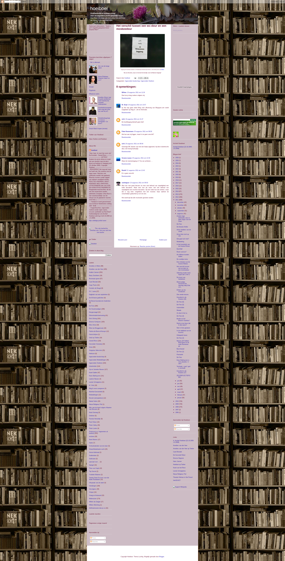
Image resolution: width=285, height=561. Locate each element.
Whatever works (94, 94)
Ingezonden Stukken (147, 81)
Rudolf (124, 170)
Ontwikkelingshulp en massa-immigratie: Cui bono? (104, 120)
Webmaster (92, 498)
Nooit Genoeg (93, 412)
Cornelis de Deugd (95, 288)
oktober (179, 208)
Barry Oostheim (94, 275)
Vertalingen (92, 486)
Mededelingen (93, 395)
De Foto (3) (180, 338)
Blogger (161, 556)
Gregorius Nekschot (95, 350)
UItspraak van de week (96, 483)
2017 (177, 183)
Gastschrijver (93, 334)
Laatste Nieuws (94, 379)
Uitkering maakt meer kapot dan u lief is (183, 273)
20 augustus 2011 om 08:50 (143, 131)
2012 (177, 197)
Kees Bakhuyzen (94, 376)
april (178, 389)
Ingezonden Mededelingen (97, 360)
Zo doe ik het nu (182, 313)
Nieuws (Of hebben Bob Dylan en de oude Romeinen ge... (183, 343)
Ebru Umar (92, 325)
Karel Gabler (93, 372)
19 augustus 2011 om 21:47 (134, 119)
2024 (177, 163)
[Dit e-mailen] (139, 78)
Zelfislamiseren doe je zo (97, 508)
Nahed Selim (93, 401)
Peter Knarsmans (127, 131)
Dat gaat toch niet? (183, 239)
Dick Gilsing (93, 318)
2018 (177, 180)
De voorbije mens (182, 259)
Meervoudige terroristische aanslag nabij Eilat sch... (183, 284)
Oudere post (163, 240)
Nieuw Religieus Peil (95, 404)
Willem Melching (94, 505)
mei (178, 386)
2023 (177, 166)
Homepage (143, 240)
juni (178, 383)
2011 (177, 200)
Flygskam (92, 90)
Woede (179, 310)
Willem (124, 92)
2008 (177, 407)
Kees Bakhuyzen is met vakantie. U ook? (183, 361)
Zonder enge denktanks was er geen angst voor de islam (184, 218)
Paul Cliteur (93, 422)
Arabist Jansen (94, 272)
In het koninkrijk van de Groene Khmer (183, 245)
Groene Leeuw (127, 158)
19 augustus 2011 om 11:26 (136, 92)
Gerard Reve (93, 341)
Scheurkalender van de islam (98, 446)
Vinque (91, 492)
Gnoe (91, 347)
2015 (177, 188)
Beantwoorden (126, 98)
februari (179, 395)
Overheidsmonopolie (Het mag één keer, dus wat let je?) (104, 109)
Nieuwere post (122, 240)
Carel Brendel (93, 282)
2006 (177, 412)
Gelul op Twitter (94, 337)
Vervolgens (92, 489)
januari (179, 397)
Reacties (95, 541)
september (180, 211)
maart (179, 392)
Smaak (91, 87)
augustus (180, 213)
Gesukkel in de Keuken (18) (181, 298)
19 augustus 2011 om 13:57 (137, 105)
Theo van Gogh (94, 468)
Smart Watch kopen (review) (98, 128)
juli (178, 381)
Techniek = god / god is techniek (183, 367)
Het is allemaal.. (95, 62)
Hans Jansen (177, 461)
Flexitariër (180, 354)
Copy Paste (93, 285)
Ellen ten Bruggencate (96, 328)
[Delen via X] (143, 78)
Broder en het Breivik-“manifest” (183, 319)
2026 (177, 157)
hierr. (162, 69)
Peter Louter (93, 428)
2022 (177, 169)
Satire (91, 443)
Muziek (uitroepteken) (96, 398)
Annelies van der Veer (96, 269)
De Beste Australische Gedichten (99, 301)
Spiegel (91, 465)
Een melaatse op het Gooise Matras (183, 263)
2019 (177, 177)
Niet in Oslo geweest (183, 328)
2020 (177, 174)
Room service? (181, 252)
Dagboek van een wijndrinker (98, 294)
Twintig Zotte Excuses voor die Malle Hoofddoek (99, 478)
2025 (177, 160)
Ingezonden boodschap (132, 81)
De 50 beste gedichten (96, 298)
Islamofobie (180, 307)
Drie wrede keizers (183, 294)
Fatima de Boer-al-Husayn (97, 331)
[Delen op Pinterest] (147, 78)
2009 (177, 404)
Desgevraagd (93, 312)
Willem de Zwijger (94, 502)
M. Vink (91, 385)
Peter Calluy (93, 425)
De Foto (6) (180, 302)
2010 (177, 401)
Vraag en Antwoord (95, 495)
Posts (94, 538)
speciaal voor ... (94, 462)
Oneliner (91, 415)
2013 (177, 194)
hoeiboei (99, 8)
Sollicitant (92, 459)
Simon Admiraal (94, 452)
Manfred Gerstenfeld (95, 391)
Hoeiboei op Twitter (179, 464)
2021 (177, 172)
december (180, 202)
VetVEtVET (177, 480)
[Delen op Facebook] (145, 78)
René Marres (93, 439)
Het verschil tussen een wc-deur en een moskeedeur (183, 268)
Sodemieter (92, 455)
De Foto (91, 306)
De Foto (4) (180, 316)
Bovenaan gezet (94, 278)
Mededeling (180, 241)
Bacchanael (180, 349)
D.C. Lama (92, 291)
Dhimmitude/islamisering (97, 315)
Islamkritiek (93, 366)
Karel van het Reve (179, 468)
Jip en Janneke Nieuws (96, 369)
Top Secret (92, 471)
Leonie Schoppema (95, 382)
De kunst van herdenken (181, 278)
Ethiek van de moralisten (181, 291)
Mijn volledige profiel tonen (97, 220)
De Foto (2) (180, 351)
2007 (177, 409)
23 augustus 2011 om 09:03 (139, 183)
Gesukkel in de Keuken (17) (181, 372)
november (180, 205)
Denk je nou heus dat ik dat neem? (183, 324)
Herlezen (92, 353)
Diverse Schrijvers (95, 322)
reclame (91, 436)
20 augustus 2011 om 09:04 (134, 144)
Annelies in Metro (94, 266)
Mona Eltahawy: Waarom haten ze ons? (104, 78)
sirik (123, 119)
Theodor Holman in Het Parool (182, 477)
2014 (177, 191)
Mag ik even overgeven (96, 388)
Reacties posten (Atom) (147, 246)
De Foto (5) (180, 304)
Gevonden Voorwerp (95, 344)
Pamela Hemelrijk (94, 419)
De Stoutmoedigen (95, 309)
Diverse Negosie (178, 458)
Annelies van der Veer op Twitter (183, 448)
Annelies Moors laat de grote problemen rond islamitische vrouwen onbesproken (104, 100)
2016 (177, 186)
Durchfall (179, 249)
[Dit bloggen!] (141, 78)
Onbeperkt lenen (182, 335)
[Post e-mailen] (135, 78)
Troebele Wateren (94, 474)
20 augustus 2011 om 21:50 (141, 158)
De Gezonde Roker (179, 455)
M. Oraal (124, 105)
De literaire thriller (182, 227)
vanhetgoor (125, 183)
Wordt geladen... (178, 30)
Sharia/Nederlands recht (97, 449)
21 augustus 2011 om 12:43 (136, 170)
